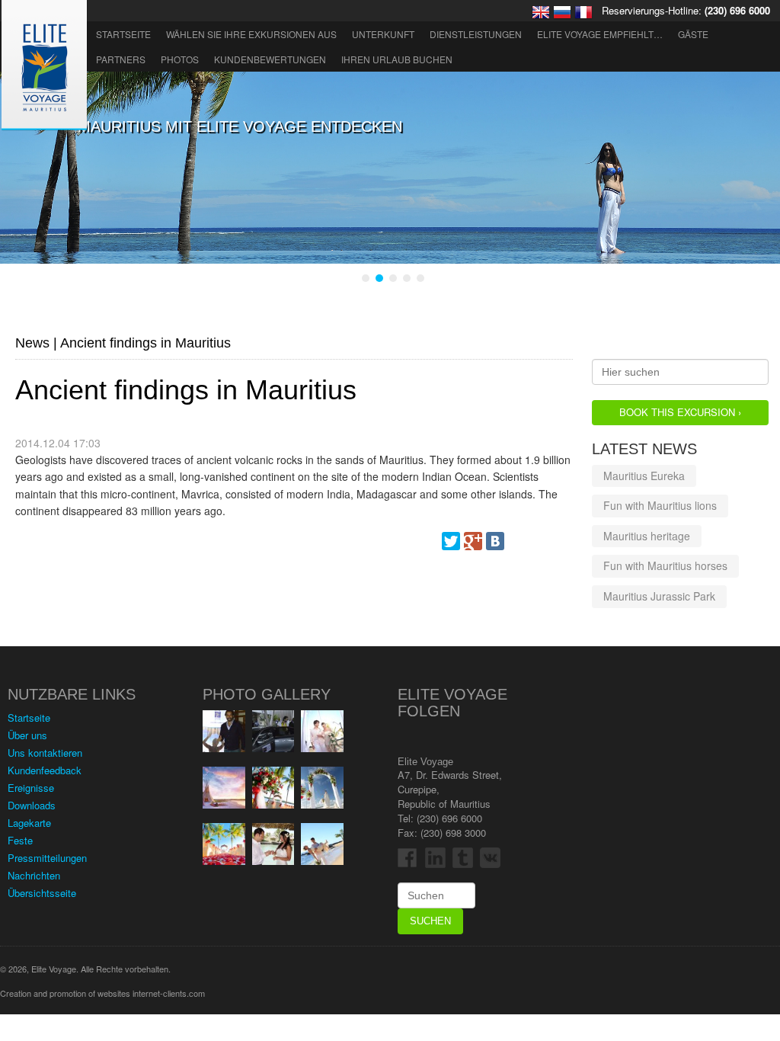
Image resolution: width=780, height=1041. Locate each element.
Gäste (693, 33)
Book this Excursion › (680, 412)
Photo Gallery (267, 694)
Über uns (27, 735)
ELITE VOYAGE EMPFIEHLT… (600, 33)
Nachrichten (34, 875)
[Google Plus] (473, 541)
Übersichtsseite (42, 893)
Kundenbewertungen (270, 59)
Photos (180, 59)
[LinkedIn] (561, 541)
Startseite (123, 33)
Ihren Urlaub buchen (396, 59)
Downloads (32, 805)
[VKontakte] (495, 541)
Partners (120, 59)
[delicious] (539, 541)
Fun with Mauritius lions (660, 505)
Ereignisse (31, 787)
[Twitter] (451, 541)
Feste (20, 840)
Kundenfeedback (45, 770)
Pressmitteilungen (47, 857)
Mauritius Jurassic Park (659, 596)
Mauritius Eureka (644, 475)
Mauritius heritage (646, 535)
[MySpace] (517, 541)
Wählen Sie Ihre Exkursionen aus (251, 33)
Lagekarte (29, 822)
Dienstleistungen (476, 33)
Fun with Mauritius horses (665, 565)
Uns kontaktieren (45, 752)
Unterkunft (383, 33)
